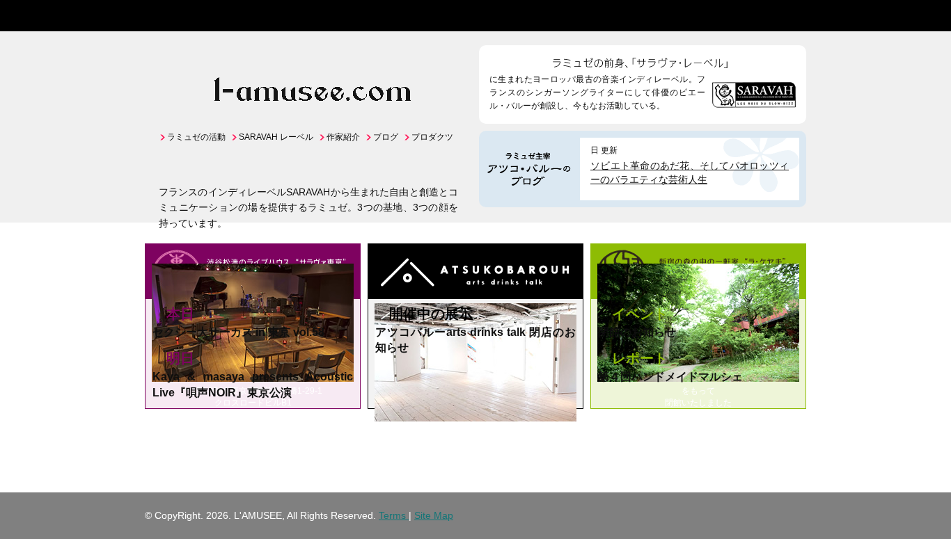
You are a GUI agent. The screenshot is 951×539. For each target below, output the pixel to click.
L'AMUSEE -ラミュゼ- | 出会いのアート (189, 15)
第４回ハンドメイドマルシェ (670, 377)
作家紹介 (343, 137)
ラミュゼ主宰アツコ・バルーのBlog (529, 169)
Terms (394, 515)
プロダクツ (432, 137)
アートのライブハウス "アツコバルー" (475, 273)
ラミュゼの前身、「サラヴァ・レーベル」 (642, 59)
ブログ (385, 137)
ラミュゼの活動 (196, 137)
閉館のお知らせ (637, 332)
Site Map (433, 515)
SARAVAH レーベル (276, 137)
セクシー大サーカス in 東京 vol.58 (238, 332)
